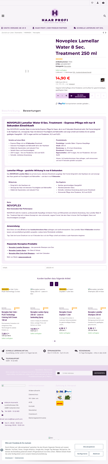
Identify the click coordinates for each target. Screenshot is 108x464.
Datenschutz (19, 458)
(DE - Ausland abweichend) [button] (82, 72)
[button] (92, 2)
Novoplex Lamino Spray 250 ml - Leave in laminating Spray (39, 314)
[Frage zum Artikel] (103, 95)
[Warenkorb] (103, 2)
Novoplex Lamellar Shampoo (19, 247)
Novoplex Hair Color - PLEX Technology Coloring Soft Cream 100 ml (10, 316)
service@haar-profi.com (14, 419)
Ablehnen (96, 454)
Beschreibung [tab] (11, 110)
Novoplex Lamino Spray (17, 250)
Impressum (9, 458)
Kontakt (32, 406)
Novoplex (67, 66)
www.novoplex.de (24, 257)
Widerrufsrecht (34, 391)
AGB (30, 402)
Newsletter (33, 410)
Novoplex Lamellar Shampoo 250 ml (95, 313)
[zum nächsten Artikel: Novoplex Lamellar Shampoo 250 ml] (103, 33)
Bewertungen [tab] (32, 110)
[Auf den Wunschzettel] (98, 95)
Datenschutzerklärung (44, 372)
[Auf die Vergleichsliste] (92, 95)
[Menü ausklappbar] (17, 16)
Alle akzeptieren (89, 447)
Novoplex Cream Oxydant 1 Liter (65, 313)
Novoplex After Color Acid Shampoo (22, 253)
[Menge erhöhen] (66, 95)
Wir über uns (33, 398)
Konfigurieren (82, 454)
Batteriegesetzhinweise (37, 418)
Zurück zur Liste (8, 33)
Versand (72, 84)
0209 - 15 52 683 (13, 411)
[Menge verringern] (58, 95)
